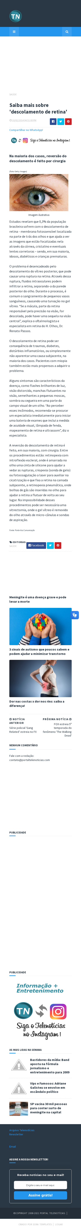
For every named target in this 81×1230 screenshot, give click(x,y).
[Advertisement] (40, 66)
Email (12, 1146)
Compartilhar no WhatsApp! (26, 130)
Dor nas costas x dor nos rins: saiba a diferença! (36, 703)
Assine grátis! (40, 1195)
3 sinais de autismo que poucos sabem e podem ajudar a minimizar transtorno (39, 651)
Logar (59, 1224)
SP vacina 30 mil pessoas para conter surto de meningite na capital (48, 1108)
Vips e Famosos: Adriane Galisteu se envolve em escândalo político (48, 1087)
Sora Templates (42, 1224)
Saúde (13, 94)
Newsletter (16, 1134)
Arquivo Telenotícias (21, 1130)
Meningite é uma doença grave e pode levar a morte (37, 599)
